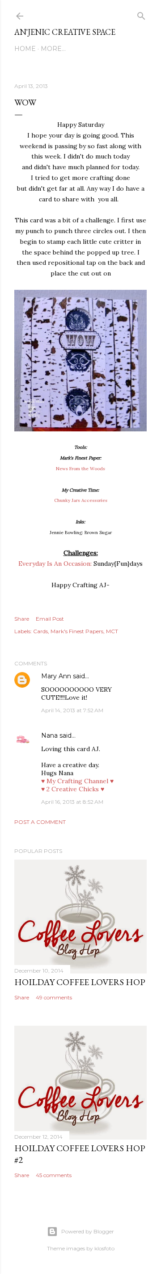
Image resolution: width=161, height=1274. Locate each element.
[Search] (141, 14)
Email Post (50, 618)
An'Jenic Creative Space (64, 32)
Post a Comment (40, 822)
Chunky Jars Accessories (80, 500)
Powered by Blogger (87, 1231)
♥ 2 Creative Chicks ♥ (72, 789)
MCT (112, 631)
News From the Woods (80, 469)
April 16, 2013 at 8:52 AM (72, 801)
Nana (49, 735)
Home (25, 49)
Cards (40, 631)
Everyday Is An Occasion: (55, 564)
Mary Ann (56, 676)
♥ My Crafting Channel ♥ (77, 781)
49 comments (54, 997)
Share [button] (21, 618)
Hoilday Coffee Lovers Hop (79, 982)
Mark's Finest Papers (77, 631)
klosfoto (104, 1248)
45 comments (54, 1175)
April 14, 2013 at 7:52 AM (72, 710)
